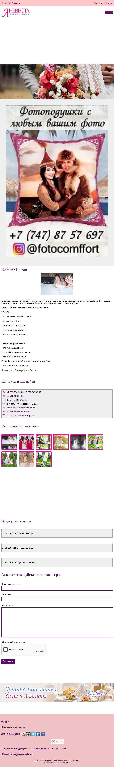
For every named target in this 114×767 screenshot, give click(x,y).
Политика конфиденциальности (57, 763)
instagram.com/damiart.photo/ (21, 415)
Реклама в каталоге (103, 3)
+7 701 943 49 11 (33, 392)
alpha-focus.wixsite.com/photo (21, 407)
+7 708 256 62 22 (15, 392)
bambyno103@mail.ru (17, 400)
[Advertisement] (57, 41)
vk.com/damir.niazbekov (18, 411)
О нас (5, 722)
